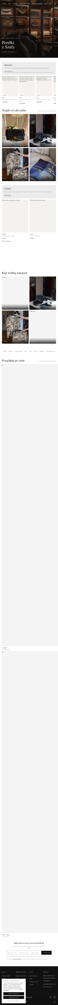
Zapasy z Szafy (37, 4)
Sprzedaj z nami (33, 981)
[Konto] (50, 3)
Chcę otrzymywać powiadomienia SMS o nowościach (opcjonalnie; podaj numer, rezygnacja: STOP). (28, 956)
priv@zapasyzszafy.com (49, 984)
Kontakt (31, 984)
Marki (28, 3)
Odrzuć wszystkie (14, 997)
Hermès (11, 351)
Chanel (4, 351)
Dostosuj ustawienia (13, 1000)
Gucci (30, 351)
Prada (35, 351)
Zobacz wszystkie (8, 71)
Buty (9, 3)
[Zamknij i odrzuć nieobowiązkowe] (24, 980)
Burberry (42, 351)
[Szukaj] (45, 3)
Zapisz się (46, 952)
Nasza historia (33, 976)
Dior (25, 351)
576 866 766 (46, 981)
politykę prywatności (17, 959)
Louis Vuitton (18, 351)
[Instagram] (54, 997)
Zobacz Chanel (7, 195)
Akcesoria (22, 3)
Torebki (4, 3)
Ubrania (15, 3)
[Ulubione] (55, 3)
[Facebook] (50, 997)
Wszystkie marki (51, 351)
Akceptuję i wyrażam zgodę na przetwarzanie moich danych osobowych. (27, 959)
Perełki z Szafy (6, 976)
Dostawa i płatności (21, 976)
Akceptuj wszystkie (13, 993)
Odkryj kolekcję (8, 51)
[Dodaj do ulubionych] (16, 78)
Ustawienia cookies (27, 997)
